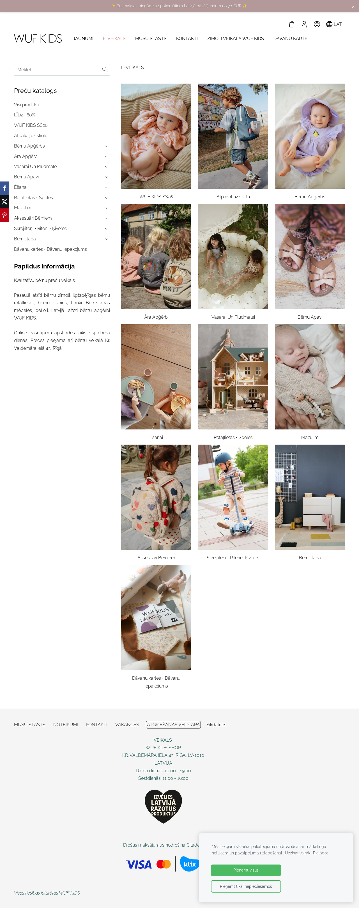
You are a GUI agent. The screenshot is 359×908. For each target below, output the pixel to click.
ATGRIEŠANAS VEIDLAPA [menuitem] (173, 724)
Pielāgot (320, 852)
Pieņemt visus (246, 870)
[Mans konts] (304, 24)
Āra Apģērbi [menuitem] (26, 156)
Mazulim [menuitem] (22, 207)
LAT (337, 24)
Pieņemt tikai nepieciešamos (246, 886)
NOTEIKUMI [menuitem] (65, 724)
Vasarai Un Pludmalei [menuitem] (35, 166)
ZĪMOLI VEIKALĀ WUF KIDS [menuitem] (235, 38)
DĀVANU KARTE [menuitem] (290, 38)
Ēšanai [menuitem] (20, 187)
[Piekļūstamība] (316, 24)
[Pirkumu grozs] (292, 24)
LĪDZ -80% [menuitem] (24, 115)
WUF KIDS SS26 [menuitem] (31, 125)
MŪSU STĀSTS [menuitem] (151, 38)
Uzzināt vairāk (297, 852)
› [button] (107, 146)
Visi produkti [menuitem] (26, 104)
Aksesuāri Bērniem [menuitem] (33, 218)
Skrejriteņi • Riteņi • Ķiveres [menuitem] (40, 228)
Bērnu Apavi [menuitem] (26, 177)
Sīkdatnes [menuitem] (216, 724)
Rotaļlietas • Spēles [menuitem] (33, 197)
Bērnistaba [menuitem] (25, 239)
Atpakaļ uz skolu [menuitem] (30, 135)
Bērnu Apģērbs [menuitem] (29, 146)
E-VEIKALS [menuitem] (114, 38)
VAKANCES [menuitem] (127, 724)
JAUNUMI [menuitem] (83, 38)
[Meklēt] (105, 69)
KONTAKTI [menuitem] (187, 38)
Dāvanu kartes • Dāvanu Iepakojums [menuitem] (50, 249)
